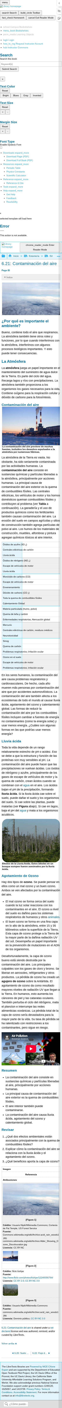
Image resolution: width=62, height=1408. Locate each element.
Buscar (6, 1404)
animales (53, 917)
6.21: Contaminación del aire (16, 1327)
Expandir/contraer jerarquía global (5, 256)
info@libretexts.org (24, 1395)
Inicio (16, 256)
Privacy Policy (33, 1389)
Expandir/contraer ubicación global (58, 255)
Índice (10, 277)
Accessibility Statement (25, 1392)
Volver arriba (8, 1343)
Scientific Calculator (16, 175)
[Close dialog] (2, 230)
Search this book (8, 59)
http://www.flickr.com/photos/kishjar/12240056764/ (28, 1277)
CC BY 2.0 (19, 1280)
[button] (11, 198)
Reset (5, 90)
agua (26, 785)
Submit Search (9, 69)
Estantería (34, 256)
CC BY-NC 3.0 (32, 1280)
